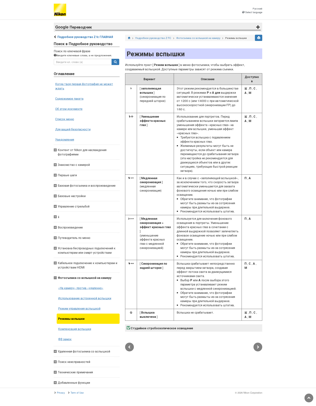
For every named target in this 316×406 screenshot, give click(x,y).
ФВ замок (65, 339)
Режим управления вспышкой (79, 308)
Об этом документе (68, 109)
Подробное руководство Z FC (153, 38)
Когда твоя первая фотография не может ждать (84, 86)
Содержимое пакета (69, 98)
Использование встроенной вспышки (84, 298)
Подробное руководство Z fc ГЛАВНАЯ (85, 37)
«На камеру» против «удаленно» (80, 288)
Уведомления (64, 139)
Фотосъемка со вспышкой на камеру (198, 38)
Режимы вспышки (71, 319)
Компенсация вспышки (74, 329)
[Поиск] (115, 62)
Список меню (64, 119)
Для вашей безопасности (73, 129)
